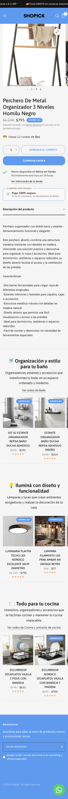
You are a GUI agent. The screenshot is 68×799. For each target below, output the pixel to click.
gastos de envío (34, 125)
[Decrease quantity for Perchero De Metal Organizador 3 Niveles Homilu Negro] (6, 149)
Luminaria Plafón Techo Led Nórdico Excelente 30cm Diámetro (18, 560)
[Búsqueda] (57, 16)
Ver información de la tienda (26, 181)
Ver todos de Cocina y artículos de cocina (33, 627)
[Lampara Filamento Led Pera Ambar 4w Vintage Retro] (50, 531)
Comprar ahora (34, 160)
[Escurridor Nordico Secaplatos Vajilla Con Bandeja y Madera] (50, 650)
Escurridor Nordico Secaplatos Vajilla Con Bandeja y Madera (50, 678)
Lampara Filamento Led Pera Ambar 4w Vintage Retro (50, 558)
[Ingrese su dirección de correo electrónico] (61, 746)
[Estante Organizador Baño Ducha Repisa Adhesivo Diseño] (50, 413)
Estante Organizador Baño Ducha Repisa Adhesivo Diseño (50, 441)
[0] (62, 16)
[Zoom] (57, 31)
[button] (34, 209)
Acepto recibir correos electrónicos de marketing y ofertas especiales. (34, 757)
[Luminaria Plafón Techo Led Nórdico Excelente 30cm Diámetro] (18, 531)
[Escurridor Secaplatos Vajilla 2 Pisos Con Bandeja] (18, 650)
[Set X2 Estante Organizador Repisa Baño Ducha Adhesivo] (18, 413)
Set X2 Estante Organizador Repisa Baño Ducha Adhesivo (18, 439)
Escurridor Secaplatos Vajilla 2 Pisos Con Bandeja (18, 676)
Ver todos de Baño (34, 390)
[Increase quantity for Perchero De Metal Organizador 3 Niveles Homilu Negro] (16, 149)
